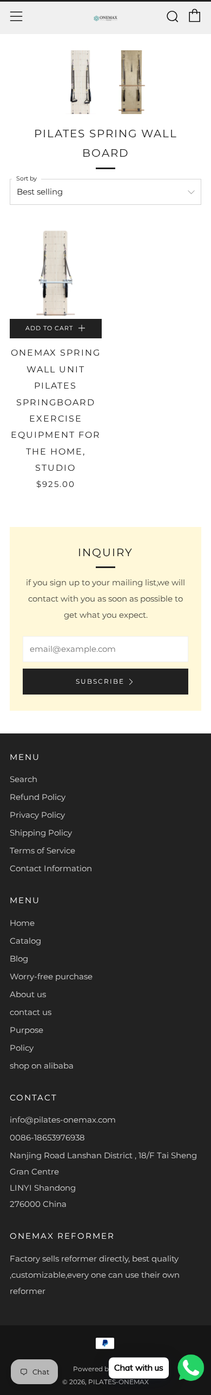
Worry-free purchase (51, 976)
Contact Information (51, 868)
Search (23, 779)
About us (28, 994)
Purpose (26, 1030)
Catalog (25, 941)
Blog (19, 958)
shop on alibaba (42, 1065)
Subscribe (100, 681)
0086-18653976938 (47, 1137)
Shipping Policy (41, 832)
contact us (30, 1012)
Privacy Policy (37, 815)
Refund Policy (37, 797)
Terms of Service (42, 850)
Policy (22, 1048)
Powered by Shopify (106, 1369)
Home (22, 923)
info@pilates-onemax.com (63, 1119)
